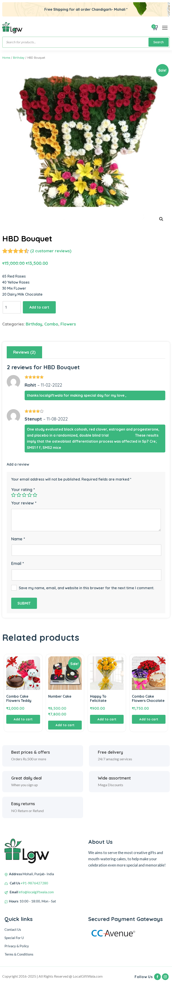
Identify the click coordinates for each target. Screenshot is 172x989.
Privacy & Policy (16, 946)
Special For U (14, 938)
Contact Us (12, 929)
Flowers (68, 324)
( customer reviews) (50, 250)
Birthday (18, 57)
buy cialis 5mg (122, 435)
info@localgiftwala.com (36, 892)
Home (6, 57)
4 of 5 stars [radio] (29, 495)
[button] (161, 219)
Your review (23, 503)
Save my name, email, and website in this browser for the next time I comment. (86, 588)
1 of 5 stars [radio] (13, 495)
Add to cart (39, 307)
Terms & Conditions (18, 954)
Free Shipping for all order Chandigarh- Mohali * (86, 9)
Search (158, 42)
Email (17, 563)
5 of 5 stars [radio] (35, 495)
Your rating (23, 489)
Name (18, 538)
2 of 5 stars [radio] (19, 495)
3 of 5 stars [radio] (24, 495)
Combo (51, 324)
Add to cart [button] (23, 719)
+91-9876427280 (34, 883)
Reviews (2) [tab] (24, 352)
